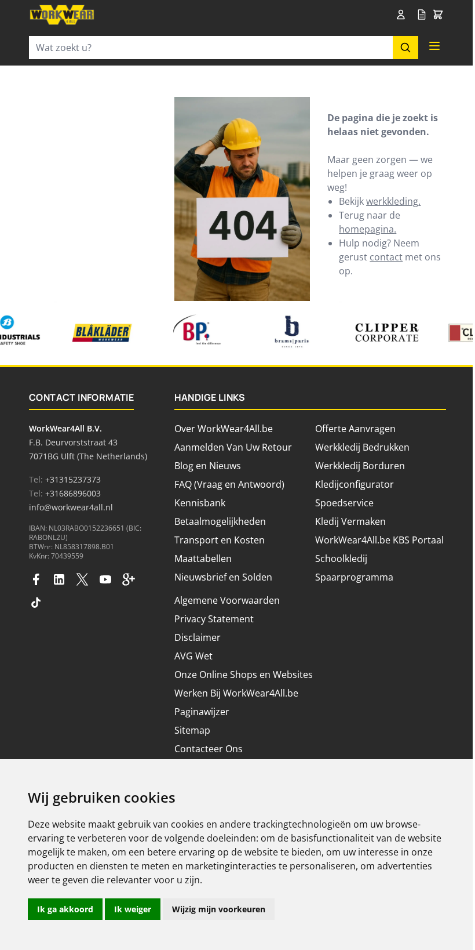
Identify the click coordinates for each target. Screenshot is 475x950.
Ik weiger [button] (132, 909)
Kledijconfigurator (354, 484)
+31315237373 (73, 479)
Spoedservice (344, 502)
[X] (82, 579)
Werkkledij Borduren (360, 465)
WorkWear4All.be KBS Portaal (379, 540)
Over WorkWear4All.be (223, 428)
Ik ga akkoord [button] (65, 909)
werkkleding (392, 201)
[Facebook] (36, 579)
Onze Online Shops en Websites (243, 674)
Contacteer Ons (208, 748)
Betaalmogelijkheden (220, 521)
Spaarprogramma (354, 577)
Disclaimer (197, 637)
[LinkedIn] (59, 579)
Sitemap (192, 730)
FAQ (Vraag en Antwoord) (229, 484)
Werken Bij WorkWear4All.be (236, 693)
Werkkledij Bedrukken (362, 447)
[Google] (129, 579)
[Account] (403, 14)
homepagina (366, 229)
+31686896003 (73, 493)
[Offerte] (422, 15)
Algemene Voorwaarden (227, 600)
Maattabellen (203, 558)
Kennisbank (199, 502)
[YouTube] (105, 579)
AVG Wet (193, 656)
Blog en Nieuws (207, 465)
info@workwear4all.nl (71, 507)
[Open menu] (434, 45)
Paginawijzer (201, 711)
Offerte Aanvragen (355, 428)
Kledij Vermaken (350, 521)
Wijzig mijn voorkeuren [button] (218, 909)
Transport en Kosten (219, 540)
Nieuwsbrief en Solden (223, 577)
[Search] (405, 47)
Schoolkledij (341, 558)
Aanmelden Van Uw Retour (233, 447)
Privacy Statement (214, 618)
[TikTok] (36, 603)
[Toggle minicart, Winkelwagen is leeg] (438, 15)
